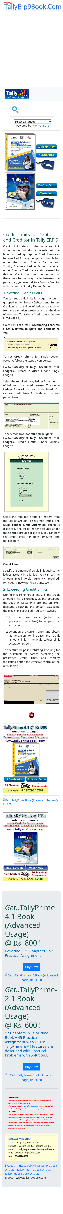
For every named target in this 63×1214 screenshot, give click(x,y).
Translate (43, 125)
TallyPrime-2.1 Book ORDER (22, 1173)
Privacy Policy (26, 1165)
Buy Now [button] (31, 967)
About (10, 1165)
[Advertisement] (31, 53)
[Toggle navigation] (56, 94)
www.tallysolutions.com (31, 1106)
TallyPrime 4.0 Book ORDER (34, 1169)
